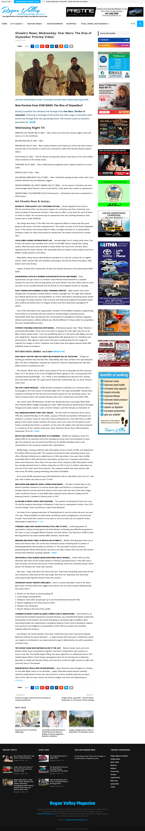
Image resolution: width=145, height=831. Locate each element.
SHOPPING (71, 24)
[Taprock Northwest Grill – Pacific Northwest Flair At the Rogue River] (44, 782)
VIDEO (36, 431)
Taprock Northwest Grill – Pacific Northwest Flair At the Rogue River (59, 781)
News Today (115, 762)
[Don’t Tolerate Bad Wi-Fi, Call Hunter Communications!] (8, 758)
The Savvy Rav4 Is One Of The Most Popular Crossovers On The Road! (59, 769)
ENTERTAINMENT (55, 24)
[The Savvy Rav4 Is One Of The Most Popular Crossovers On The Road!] (44, 769)
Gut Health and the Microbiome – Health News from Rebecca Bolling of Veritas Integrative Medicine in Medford (54, 733)
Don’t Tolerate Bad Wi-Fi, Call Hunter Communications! (24, 757)
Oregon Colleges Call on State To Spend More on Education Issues (81, 731)
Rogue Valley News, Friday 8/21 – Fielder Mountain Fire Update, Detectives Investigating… (75, 1)
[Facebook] (132, 23)
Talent (113, 787)
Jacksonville (115, 784)
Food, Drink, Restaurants (94, 24)
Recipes (113, 774)
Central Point (115, 778)
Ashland (113, 768)
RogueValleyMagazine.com (46, 814)
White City (114, 781)
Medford (114, 765)
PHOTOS (19, 680)
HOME (4, 24)
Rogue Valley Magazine (72, 803)
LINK (42, 522)
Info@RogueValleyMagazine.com (76, 820)
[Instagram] (134, 23)
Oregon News (115, 759)
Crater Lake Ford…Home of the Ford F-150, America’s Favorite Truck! (23, 769)
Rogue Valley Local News (119, 756)
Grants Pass (115, 771)
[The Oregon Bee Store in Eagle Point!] (44, 758)
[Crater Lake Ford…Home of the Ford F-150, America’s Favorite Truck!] (8, 769)
